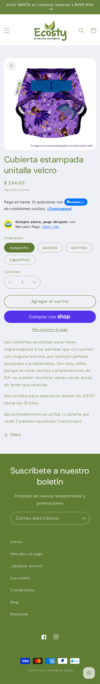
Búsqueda (19, 614)
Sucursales (20, 578)
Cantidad (12, 271)
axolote (50, 247)
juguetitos (20, 259)
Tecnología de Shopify (60, 670)
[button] (7, 30)
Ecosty (41, 670)
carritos (79, 247)
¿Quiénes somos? (26, 566)
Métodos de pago (26, 553)
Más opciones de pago (50, 330)
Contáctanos (22, 590)
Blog (14, 602)
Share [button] (15, 434)
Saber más (50, 226)
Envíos (16, 541)
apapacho (19, 247)
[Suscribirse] (83, 518)
